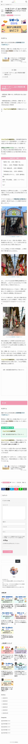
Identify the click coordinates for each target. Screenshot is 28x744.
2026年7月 (5, 698)
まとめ (6, 76)
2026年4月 (5, 704)
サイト (4, 531)
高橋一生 (24, 482)
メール (5, 526)
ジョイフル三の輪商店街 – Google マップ (14, 236)
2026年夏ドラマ (6, 729)
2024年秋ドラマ (6, 720)
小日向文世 (19, 482)
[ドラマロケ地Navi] (14, 1)
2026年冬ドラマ (6, 726)
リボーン (13, 482)
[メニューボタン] (1, 1)
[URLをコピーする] (25, 489)
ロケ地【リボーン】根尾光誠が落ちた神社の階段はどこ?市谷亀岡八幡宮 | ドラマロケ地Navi (17, 59)
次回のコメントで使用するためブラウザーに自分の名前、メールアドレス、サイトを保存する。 (14, 537)
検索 (18, 561)
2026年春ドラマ (10, 15)
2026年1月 (5, 707)
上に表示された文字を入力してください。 (11, 543)
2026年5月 (5, 701)
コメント (5, 505)
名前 (4, 521)
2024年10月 (5, 713)
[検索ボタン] (26, 1)
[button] (3, 489)
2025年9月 (5, 710)
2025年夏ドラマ (6, 723)
